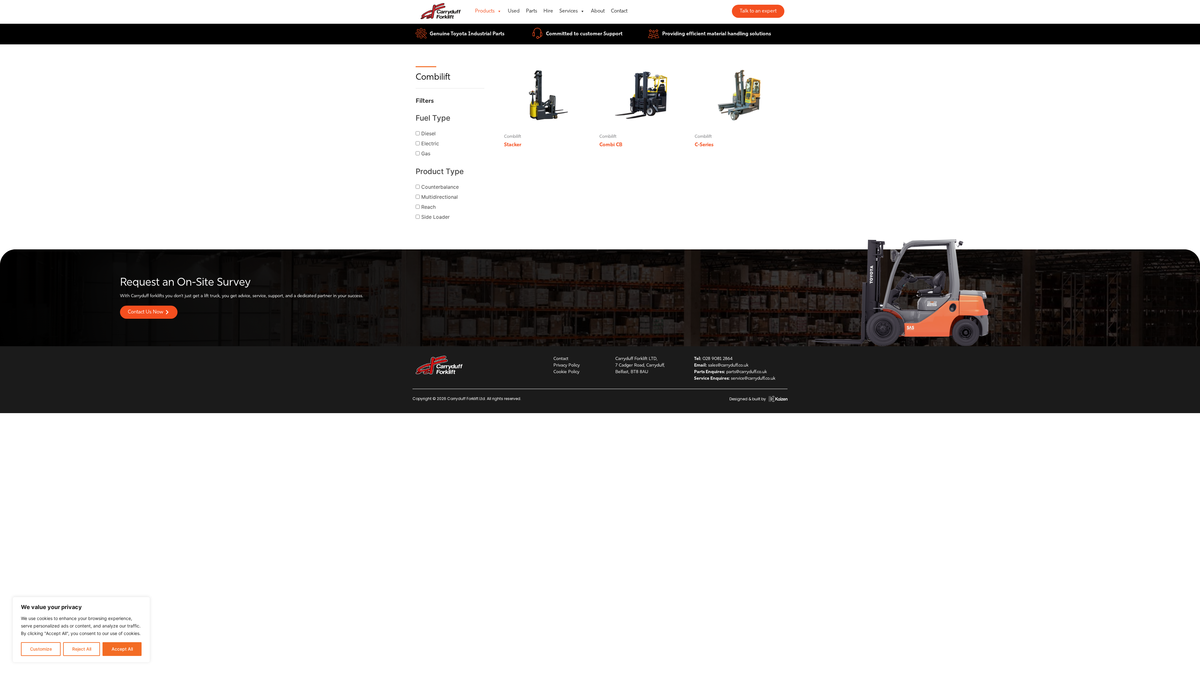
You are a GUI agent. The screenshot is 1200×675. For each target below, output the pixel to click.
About (598, 11)
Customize (41, 649)
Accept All (122, 649)
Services (568, 11)
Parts (531, 11)
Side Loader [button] (435, 217)
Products (485, 11)
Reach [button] (428, 207)
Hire (548, 11)
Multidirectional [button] (439, 197)
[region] (81, 629)
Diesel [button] (428, 133)
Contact (619, 11)
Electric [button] (430, 143)
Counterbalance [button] (440, 187)
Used (514, 11)
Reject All (81, 649)
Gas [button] (425, 153)
